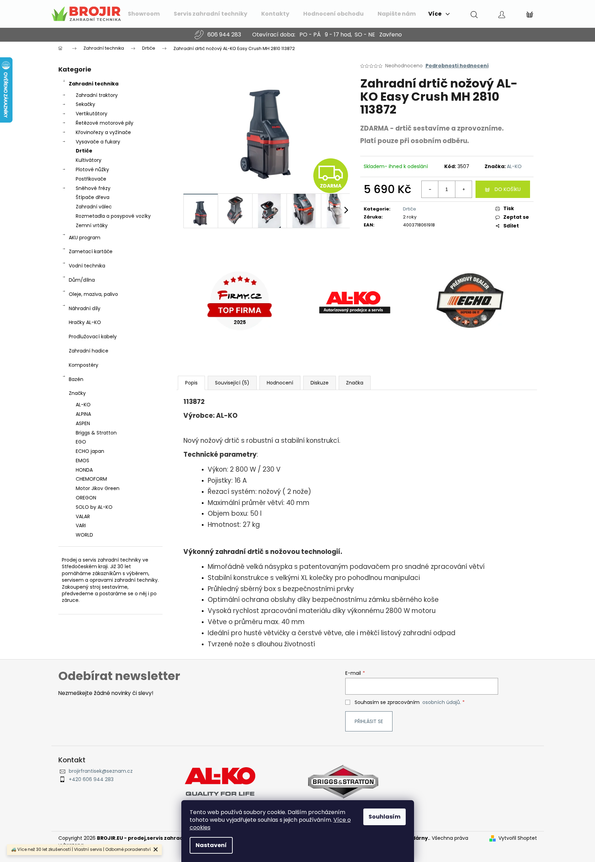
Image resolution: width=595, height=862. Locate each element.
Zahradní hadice (88, 350)
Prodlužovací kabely (93, 336)
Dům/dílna (82, 279)
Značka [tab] (354, 382)
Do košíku (508, 189)
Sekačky (85, 104)
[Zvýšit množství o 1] (463, 189)
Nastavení (211, 845)
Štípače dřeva (92, 197)
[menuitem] (144, 14)
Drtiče (84, 150)
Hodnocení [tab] (280, 382)
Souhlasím (384, 817)
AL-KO (514, 166)
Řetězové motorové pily (104, 122)
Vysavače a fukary (98, 141)
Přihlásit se (369, 721)
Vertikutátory (91, 113)
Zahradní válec (94, 206)
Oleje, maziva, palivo (93, 294)
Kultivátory (88, 160)
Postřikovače (91, 178)
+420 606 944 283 (91, 779)
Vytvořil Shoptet (517, 838)
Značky (77, 393)
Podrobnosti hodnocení (457, 66)
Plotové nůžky (92, 169)
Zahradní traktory (97, 95)
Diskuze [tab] (320, 382)
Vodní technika (87, 265)
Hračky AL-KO (85, 322)
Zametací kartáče (91, 251)
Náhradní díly (84, 308)
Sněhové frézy (93, 188)
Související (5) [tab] (232, 382)
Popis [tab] (191, 382)
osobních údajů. (441, 702)
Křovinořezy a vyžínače (103, 132)
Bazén (76, 379)
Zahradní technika (93, 83)
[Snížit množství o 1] (430, 189)
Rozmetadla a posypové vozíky (113, 216)
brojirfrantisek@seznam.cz (101, 771)
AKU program (84, 237)
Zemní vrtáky (92, 225)
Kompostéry (83, 365)
